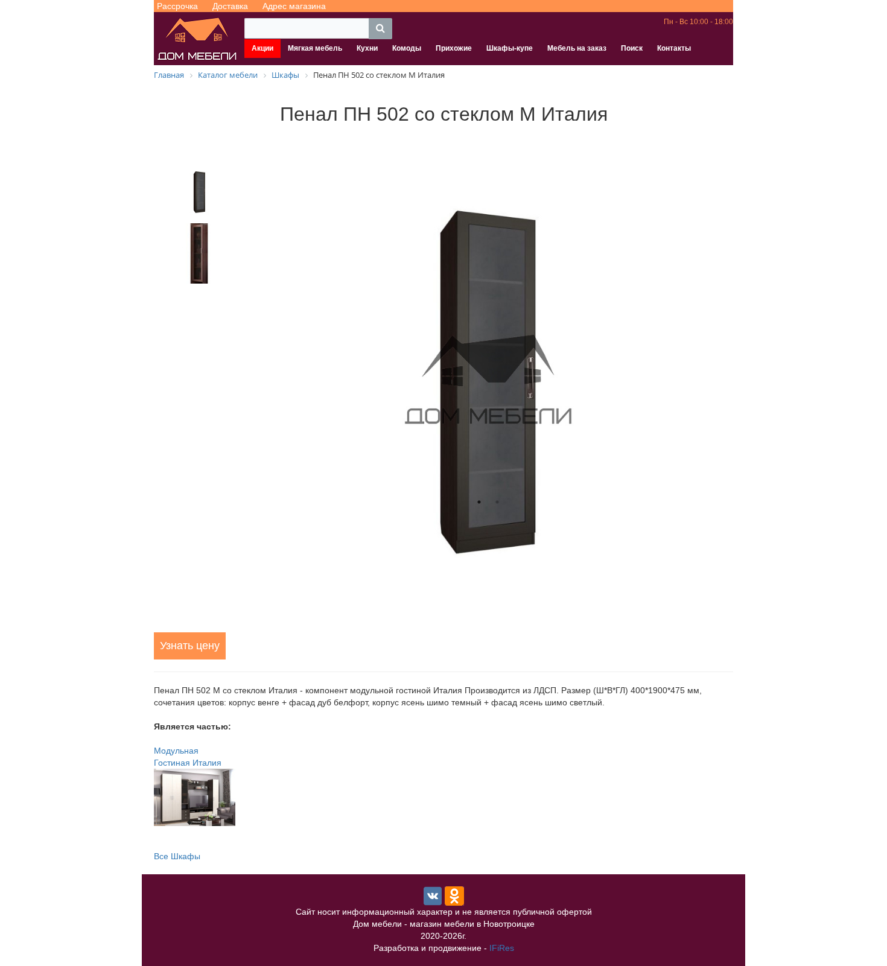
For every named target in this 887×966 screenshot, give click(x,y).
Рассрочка (177, 6)
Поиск (632, 48)
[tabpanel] (488, 380)
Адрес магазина (294, 6)
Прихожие (454, 48)
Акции (262, 48)
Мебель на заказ (576, 48)
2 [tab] (497, 502)
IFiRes (501, 948)
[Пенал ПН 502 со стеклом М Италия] (488, 380)
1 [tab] (479, 502)
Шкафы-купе (509, 48)
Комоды (406, 48)
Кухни (367, 48)
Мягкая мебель (315, 48)
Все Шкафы (177, 856)
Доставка (230, 6)
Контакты (674, 48)
